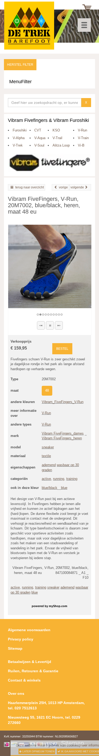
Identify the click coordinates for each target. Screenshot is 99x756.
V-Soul (39, 145)
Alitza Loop (61, 145)
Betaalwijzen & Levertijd (29, 662)
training (71, 479)
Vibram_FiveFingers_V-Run (62, 402)
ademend (49, 465)
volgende (77, 187)
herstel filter (20, 65)
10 (61, 314)
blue (64, 488)
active (46, 479)
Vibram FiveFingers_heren (62, 438)
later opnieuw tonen (38, 751)
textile (46, 456)
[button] (41, 325)
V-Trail (57, 138)
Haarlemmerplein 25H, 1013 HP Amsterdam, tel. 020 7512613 (46, 705)
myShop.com (58, 606)
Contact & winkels (24, 680)
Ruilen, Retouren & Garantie (33, 671)
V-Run (82, 130)
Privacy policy (20, 639)
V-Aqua (39, 138)
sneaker (48, 447)
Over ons (16, 693)
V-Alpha (19, 138)
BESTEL (62, 349)
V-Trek (18, 145)
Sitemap (15, 648)
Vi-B (81, 145)
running (58, 479)
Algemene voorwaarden (29, 630)
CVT (37, 130)
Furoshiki (20, 130)
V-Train (83, 138)
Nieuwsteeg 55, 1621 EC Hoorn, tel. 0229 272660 (44, 720)
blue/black (49, 488)
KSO (56, 130)
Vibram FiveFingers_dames (63, 433)
